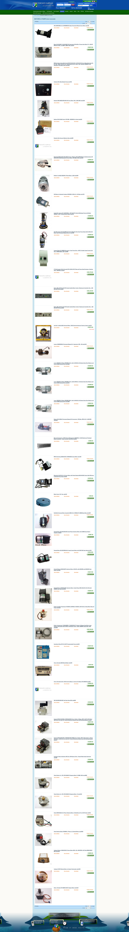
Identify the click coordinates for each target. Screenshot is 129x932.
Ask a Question (66, 27)
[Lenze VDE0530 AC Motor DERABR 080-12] (43, 416)
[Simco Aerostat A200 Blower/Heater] (43, 678)
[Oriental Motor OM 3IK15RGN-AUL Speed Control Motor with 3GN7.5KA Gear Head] (43, 566)
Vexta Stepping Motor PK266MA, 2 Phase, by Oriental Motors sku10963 (68, 831)
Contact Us (56, 916)
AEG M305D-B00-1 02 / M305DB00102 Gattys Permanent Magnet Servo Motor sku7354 (71, 25)
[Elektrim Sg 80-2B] (43, 191)
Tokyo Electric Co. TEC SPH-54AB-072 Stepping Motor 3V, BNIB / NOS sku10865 (70, 775)
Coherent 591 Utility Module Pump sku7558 (63, 81)
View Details (76, 27)
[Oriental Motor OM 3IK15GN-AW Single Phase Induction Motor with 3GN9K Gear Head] (43, 547)
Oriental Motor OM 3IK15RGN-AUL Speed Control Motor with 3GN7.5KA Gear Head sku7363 (73, 550)
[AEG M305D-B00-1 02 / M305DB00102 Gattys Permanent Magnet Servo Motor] (43, 41)
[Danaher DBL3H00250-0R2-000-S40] (43, 116)
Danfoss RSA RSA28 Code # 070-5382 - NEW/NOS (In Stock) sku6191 (68, 119)
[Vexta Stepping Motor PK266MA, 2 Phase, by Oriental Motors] (43, 847)
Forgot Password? (67, 6)
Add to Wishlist (56, 27)
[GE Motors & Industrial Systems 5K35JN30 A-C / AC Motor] (43, 210)
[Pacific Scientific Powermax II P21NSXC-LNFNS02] (43, 622)
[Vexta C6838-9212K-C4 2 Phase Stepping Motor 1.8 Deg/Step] (43, 828)
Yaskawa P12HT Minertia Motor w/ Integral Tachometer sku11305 (67, 869)
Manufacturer (87, 3)
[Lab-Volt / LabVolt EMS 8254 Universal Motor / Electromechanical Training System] (43, 341)
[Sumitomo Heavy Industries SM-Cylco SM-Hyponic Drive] (43, 772)
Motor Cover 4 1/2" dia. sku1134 (60, 494)
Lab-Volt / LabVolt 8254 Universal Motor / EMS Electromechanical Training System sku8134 (73, 325)
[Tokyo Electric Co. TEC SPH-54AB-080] (43, 791)
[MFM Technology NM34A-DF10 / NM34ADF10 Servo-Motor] (43, 472)
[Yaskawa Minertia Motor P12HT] (43, 885)
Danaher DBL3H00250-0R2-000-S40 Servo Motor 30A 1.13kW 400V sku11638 (69, 100)
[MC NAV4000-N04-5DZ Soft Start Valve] (43, 716)
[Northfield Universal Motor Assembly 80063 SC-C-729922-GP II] (43, 528)
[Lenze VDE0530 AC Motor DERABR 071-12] (43, 397)
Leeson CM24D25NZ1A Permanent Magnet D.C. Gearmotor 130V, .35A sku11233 (70, 344)
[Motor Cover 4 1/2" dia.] (43, 510)
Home (35, 15)
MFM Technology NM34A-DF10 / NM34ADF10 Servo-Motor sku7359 (67, 456)
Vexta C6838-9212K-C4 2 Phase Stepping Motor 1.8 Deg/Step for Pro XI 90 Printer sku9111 (72, 812)
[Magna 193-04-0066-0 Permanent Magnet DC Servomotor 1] (43, 435)
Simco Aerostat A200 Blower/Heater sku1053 (63, 662)
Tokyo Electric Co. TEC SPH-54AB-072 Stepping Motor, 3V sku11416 (68, 794)
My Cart (58, 6)
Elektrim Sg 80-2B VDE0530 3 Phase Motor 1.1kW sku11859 (66, 175)
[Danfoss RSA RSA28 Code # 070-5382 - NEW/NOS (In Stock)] (43, 135)
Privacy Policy (60, 916)
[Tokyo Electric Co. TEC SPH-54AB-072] (43, 810)
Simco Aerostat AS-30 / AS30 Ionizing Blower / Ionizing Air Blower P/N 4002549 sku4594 (72, 681)
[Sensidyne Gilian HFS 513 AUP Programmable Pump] (43, 660)
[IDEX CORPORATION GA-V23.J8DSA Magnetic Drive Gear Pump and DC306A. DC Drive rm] (43, 247)
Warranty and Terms (75, 916)
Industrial (38, 15)
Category (93, 3)
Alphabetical (80, 3)
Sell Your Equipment (68, 916)
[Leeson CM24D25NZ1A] (43, 360)
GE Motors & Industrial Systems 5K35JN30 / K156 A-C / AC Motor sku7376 (69, 194)
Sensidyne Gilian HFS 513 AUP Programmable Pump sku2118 (66, 644)
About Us (51, 916)
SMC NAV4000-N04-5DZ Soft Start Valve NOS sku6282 (65, 700)
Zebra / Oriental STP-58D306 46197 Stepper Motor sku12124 (66, 887)
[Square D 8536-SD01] (43, 753)
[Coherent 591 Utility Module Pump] (43, 97)
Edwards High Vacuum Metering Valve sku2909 (63, 138)
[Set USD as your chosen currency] (94, 1)
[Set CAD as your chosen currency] (93, 1)
